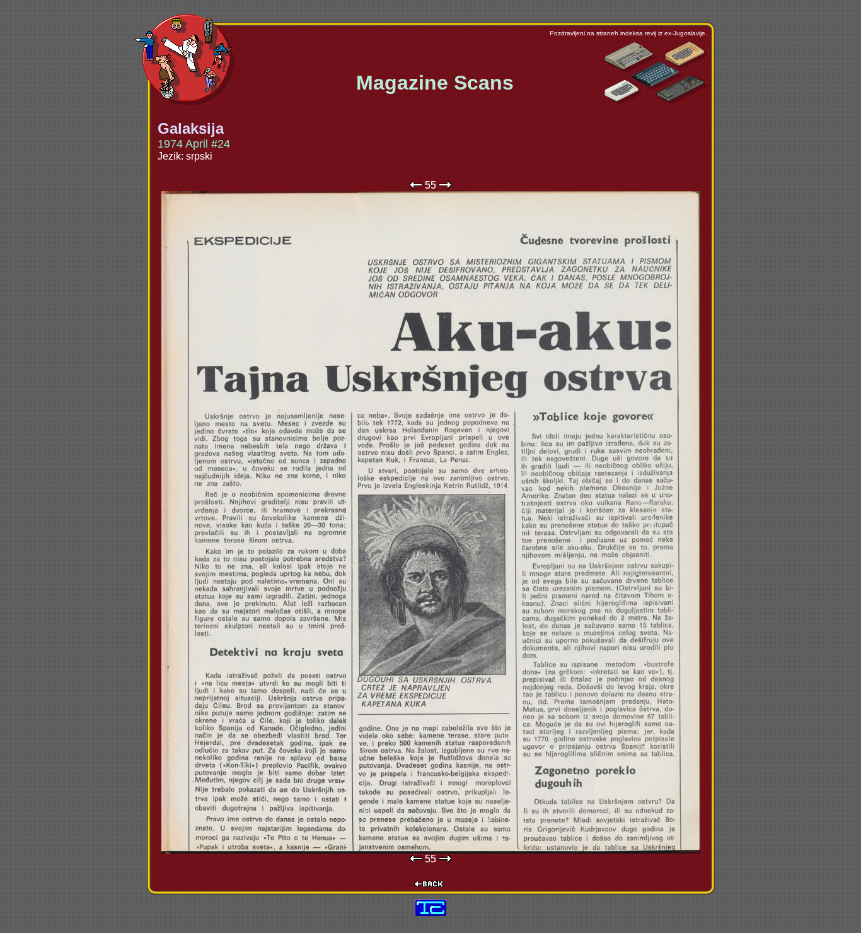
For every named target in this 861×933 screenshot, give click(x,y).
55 (430, 185)
